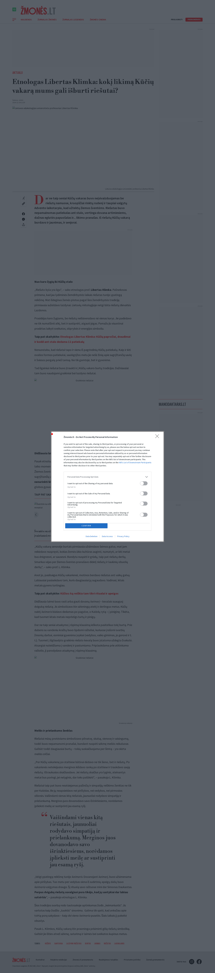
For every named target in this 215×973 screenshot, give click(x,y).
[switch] (144, 483)
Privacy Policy (123, 536)
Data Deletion (91, 536)
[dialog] (107, 486)
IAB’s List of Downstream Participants (135, 462)
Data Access (107, 536)
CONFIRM (86, 525)
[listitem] (107, 476)
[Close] (158, 437)
